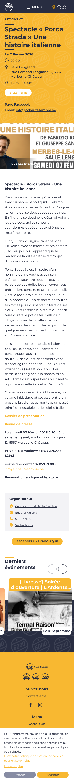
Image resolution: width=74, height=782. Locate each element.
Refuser (20, 775)
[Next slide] (62, 569)
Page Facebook (17, 104)
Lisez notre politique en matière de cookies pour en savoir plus (33, 758)
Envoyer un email (27, 512)
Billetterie (18, 92)
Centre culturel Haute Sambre (36, 506)
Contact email (37, 696)
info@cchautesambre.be (36, 110)
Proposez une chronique (37, 541)
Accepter (53, 775)
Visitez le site (24, 525)
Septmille (45, 676)
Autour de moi (62, 7)
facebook (33, 705)
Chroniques (37, 724)
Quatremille (26, 676)
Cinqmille (35, 676)
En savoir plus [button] (13, 766)
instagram (41, 705)
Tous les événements (26, 163)
